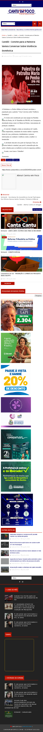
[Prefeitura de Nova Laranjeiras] (16, 380)
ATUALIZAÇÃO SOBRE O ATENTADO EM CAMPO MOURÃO (25, 567)
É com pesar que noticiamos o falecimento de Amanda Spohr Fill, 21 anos (25, 615)
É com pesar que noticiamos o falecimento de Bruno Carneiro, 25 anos (25, 624)
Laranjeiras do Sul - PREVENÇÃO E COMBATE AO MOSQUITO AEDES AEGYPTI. (21, 275)
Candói (9, 35)
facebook (7, 283)
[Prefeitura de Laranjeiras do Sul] (17, 315)
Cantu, (30, 56)
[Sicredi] (16, 348)
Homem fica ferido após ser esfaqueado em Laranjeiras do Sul (26, 597)
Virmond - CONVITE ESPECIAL (10, 252)
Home (4, 35)
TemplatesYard (27, 726)
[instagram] (23, 2)
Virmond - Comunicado (22, 712)
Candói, (25, 56)
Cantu (16, 35)
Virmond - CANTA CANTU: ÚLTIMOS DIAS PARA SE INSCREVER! (21, 231)
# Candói (9, 160)
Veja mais (38, 209)
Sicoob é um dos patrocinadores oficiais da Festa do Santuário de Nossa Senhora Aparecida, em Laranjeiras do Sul (20, 704)
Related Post (7, 210)
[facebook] (20, 2)
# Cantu (16, 160)
